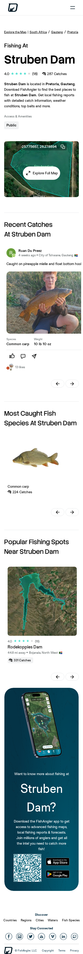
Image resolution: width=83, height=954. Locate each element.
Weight (38, 339)
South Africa (38, 32)
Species (11, 339)
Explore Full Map (45, 172)
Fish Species (71, 920)
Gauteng (57, 32)
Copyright (48, 950)
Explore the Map (15, 32)
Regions (26, 920)
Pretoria (72, 32)
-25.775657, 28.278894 (39, 146)
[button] (41, 173)
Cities (40, 920)
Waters (53, 920)
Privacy (74, 950)
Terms (61, 950)
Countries (10, 920)
